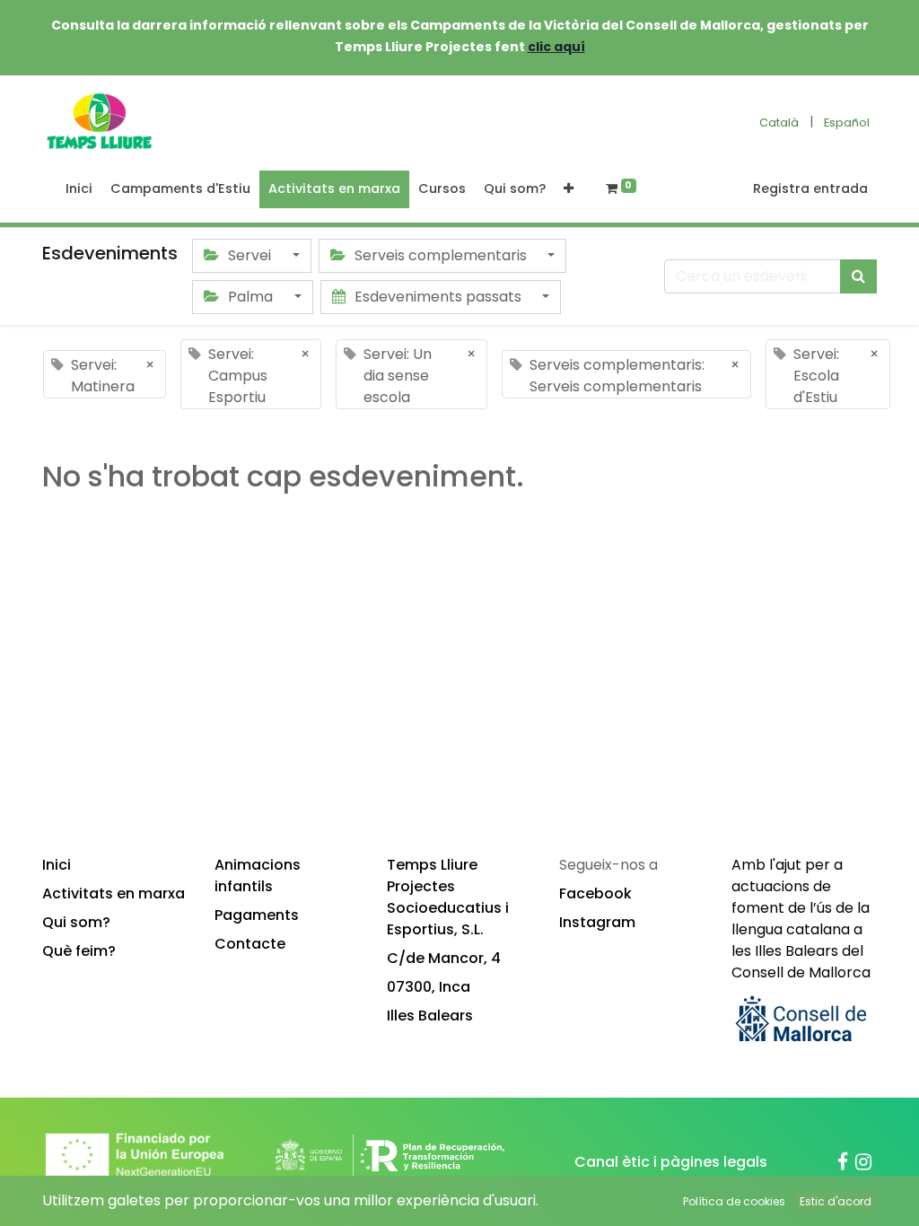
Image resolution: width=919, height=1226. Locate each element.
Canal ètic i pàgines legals (670, 1162)
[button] (568, 189)
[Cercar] (858, 276)
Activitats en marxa (113, 893)
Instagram (597, 922)
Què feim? (79, 951)
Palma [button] (250, 296)
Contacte (249, 943)
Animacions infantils (257, 875)
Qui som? (76, 922)
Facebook (595, 893)
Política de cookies (734, 1201)
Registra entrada (810, 188)
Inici (56, 864)
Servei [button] (249, 255)
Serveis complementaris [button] (440, 255)
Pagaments (256, 915)
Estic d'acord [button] (835, 1201)
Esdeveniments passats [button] (438, 296)
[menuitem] (79, 189)
